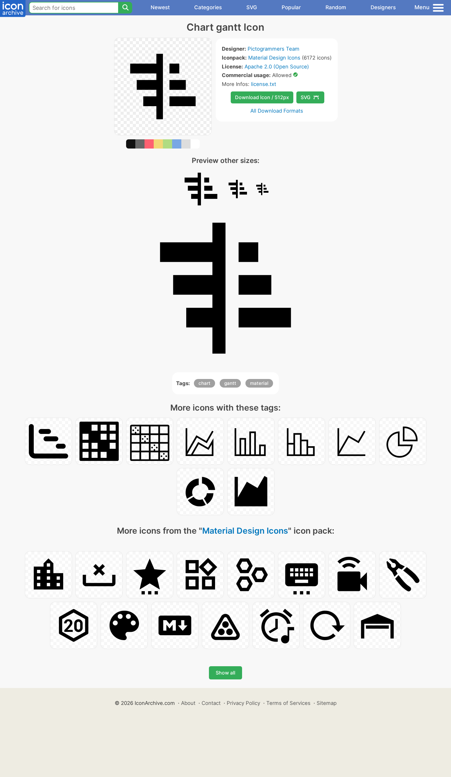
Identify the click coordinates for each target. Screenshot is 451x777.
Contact (211, 703)
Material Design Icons (274, 58)
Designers (383, 7)
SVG (251, 7)
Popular (291, 7)
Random (336, 7)
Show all (225, 673)
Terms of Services (288, 703)
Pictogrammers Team (273, 49)
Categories (208, 7)
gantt (230, 383)
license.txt (263, 84)
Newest (160, 7)
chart (204, 383)
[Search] (125, 8)
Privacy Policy (243, 703)
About (188, 703)
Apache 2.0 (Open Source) (277, 67)
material (259, 383)
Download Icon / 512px (262, 97)
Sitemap (327, 703)
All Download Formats (276, 111)
